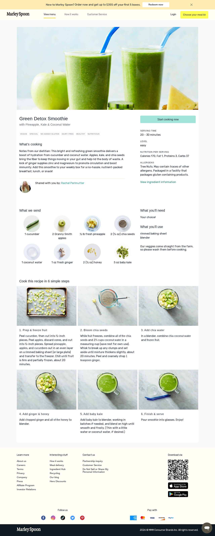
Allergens (147, 162)
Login (173, 14)
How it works (71, 14)
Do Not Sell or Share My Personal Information (95, 470)
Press (20, 481)
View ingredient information (158, 182)
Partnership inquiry (93, 461)
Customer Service (97, 14)
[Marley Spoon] (29, 530)
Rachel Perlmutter (72, 183)
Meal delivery (57, 465)
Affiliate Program (25, 485)
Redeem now (155, 4)
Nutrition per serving (154, 152)
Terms (20, 469)
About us (21, 461)
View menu (50, 14)
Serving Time (148, 131)
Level (143, 141)
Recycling (55, 473)
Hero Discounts (58, 481)
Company (22, 477)
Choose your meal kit (194, 14)
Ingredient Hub (58, 469)
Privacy (21, 473)
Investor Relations (26, 489)
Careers (21, 465)
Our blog (54, 477)
